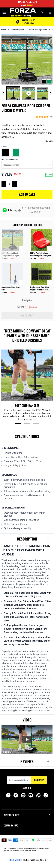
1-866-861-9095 (14, 860)
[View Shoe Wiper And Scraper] (13, 93)
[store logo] (23, 10)
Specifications (27, 436)
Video (27, 720)
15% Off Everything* (27, 2)
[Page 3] (36, 423)
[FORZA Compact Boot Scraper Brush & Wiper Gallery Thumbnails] (27, 93)
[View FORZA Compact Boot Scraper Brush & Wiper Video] (29, 93)
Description (27, 539)
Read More (48, 140)
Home (3, 29)
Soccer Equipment (17, 29)
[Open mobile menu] (4, 12)
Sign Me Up (39, 780)
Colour (4, 147)
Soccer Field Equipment (38, 29)
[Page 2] (27, 423)
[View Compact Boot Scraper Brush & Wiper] (44, 93)
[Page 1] (18, 423)
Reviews (27, 761)
